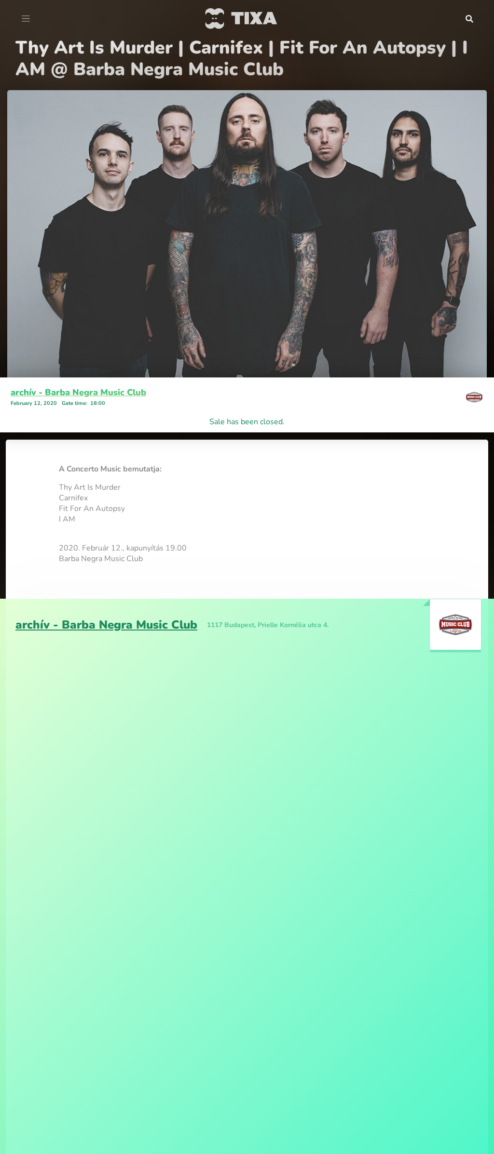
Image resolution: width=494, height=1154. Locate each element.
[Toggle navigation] (26, 19)
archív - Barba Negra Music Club (78, 392)
